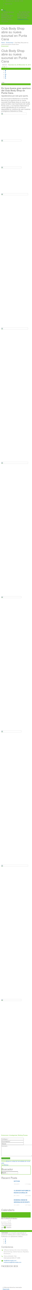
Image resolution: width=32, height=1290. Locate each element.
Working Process (23, 1135)
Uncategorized (13, 1135)
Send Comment (5, 1158)
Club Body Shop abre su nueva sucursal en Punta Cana (22, 1192)
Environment (9, 42)
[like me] (1, 80)
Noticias (17, 1181)
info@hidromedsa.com (10, 1260)
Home (3, 42)
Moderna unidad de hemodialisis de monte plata (22, 1201)
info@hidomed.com (22, 19)
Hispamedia (6, 1289)
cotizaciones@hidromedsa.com (12, 1262)
